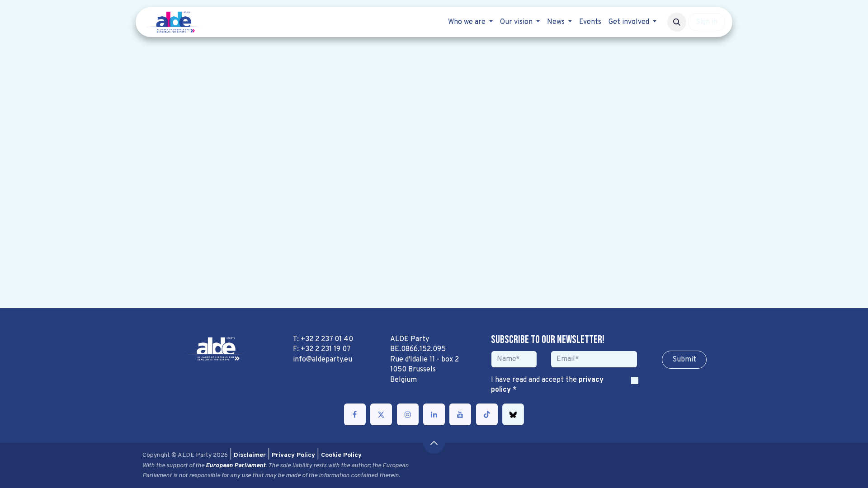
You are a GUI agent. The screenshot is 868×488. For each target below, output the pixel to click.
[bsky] (513, 414)
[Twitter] (381, 414)
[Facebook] (355, 414)
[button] (676, 22)
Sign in (706, 22)
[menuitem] (470, 22)
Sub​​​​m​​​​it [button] (684, 359)
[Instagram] (408, 414)
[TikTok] (487, 414)
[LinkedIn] (434, 414)
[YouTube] (460, 414)
